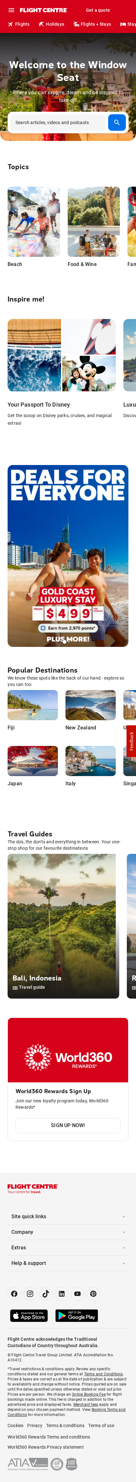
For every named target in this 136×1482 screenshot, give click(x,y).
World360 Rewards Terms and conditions (49, 1436)
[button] (131, 741)
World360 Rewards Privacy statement (46, 1447)
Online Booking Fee (89, 1394)
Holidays (55, 24)
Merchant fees (85, 1404)
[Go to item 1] (69, 642)
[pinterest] (93, 1293)
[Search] (117, 122)
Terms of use (101, 1425)
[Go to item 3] (73, 641)
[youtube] (77, 1293)
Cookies (15, 1425)
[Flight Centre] (43, 10)
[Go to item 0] (64, 642)
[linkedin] (61, 1293)
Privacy (34, 1425)
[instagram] (30, 1293)
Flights (22, 24)
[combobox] (68, 122)
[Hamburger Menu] (11, 10)
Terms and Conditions (103, 1374)
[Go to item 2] (71, 641)
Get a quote (98, 10)
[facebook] (14, 1293)
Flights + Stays (96, 24)
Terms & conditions (65, 1425)
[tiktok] (46, 1293)
